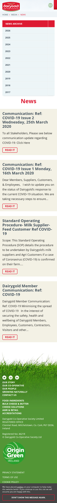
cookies (20, 487)
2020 (7, 71)
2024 (7, 44)
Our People (9, 388)
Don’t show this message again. (28, 497)
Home (5, 14)
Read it (10, 150)
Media (14, 14)
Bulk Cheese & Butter (15, 403)
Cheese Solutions (13, 406)
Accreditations (12, 413)
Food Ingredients (13, 400)
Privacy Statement (13, 472)
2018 (7, 85)
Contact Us (9, 394)
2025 (7, 37)
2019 (7, 78)
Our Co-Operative (13, 385)
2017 (7, 92)
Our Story (8, 382)
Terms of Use (10, 477)
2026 (7, 30)
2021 (7, 64)
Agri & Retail (10, 410)
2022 (7, 58)
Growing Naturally (14, 391)
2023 (7, 51)
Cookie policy (10, 481)
